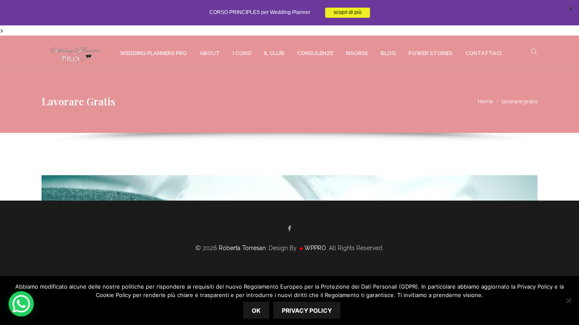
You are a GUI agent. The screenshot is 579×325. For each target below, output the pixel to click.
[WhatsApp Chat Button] (21, 304)
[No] (568, 300)
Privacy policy (307, 310)
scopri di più (348, 13)
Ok (256, 310)
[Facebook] (289, 228)
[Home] (74, 52)
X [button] (571, 8)
